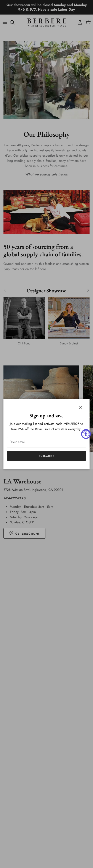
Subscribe (46, 456)
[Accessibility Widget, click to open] (86, 434)
